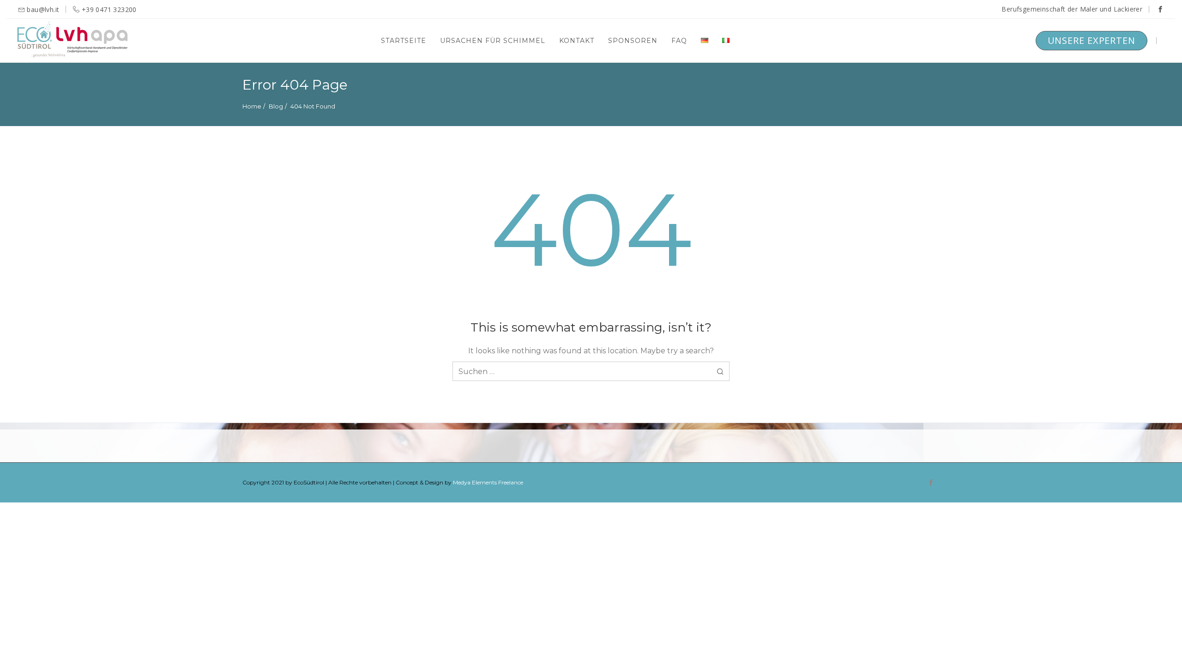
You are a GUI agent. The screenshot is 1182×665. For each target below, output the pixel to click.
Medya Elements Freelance (488, 482)
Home (251, 106)
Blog (276, 106)
